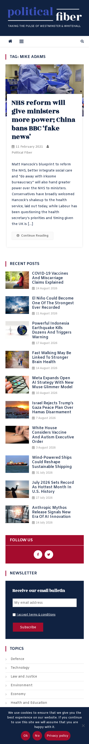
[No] (83, 725)
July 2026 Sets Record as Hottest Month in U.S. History (53, 487)
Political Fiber (22, 153)
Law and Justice (24, 676)
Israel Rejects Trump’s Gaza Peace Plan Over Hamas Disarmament (52, 408)
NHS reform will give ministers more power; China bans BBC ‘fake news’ (43, 120)
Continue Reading (34, 236)
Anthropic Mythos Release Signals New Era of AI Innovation (51, 512)
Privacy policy (57, 736)
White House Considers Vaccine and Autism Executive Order (53, 435)
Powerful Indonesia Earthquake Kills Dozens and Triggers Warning (51, 330)
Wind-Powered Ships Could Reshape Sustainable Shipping (52, 462)
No (37, 736)
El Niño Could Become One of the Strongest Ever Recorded (53, 303)
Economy (18, 694)
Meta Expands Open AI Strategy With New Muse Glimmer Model (53, 383)
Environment (22, 685)
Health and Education (29, 703)
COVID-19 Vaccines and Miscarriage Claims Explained (50, 278)
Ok (25, 736)
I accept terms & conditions (36, 615)
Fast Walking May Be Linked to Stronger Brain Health (51, 358)
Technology (20, 668)
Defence (17, 659)
